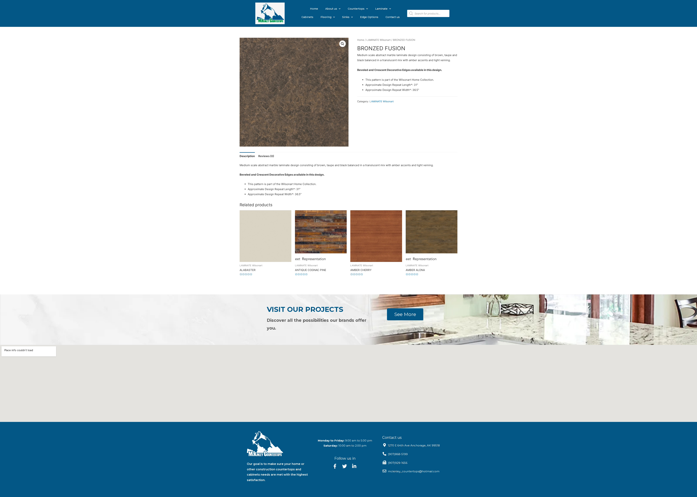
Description (247, 156)
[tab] (247, 156)
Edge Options (369, 17)
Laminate (381, 8)
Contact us (393, 17)
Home (314, 8)
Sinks (345, 17)
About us (331, 8)
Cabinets (307, 17)
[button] (405, 314)
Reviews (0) (266, 156)
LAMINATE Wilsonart (378, 39)
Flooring (326, 17)
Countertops (356, 8)
